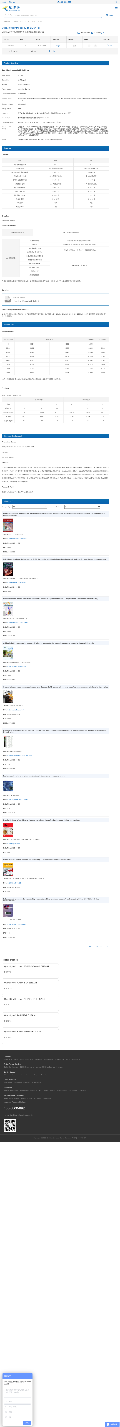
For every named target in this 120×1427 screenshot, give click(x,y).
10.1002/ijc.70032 (13, 843)
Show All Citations (95, 947)
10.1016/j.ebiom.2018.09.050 (17, 800)
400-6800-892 (65, 2)
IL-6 (21, 21)
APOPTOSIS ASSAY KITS (23, 1059)
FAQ (40, 1090)
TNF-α (15, 21)
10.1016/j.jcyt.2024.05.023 (16, 924)
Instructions (85, 33)
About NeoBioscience (11, 1098)
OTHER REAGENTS (73, 1059)
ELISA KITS (8, 1059)
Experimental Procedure (28, 1090)
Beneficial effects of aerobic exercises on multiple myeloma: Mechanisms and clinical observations (41, 820)
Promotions (8, 1083)
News (39, 1098)
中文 (116, 2)
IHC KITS (38, 1059)
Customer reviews (18, 1075)
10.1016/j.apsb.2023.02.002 (17, 666)
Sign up (12, 2)
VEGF (40, 21)
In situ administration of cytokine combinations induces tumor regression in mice (34, 776)
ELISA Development (11, 1067)
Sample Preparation (11, 1090)
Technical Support (32, 1075)
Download (82, 1090)
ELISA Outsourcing (27, 1067)
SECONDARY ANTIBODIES (54, 1059)
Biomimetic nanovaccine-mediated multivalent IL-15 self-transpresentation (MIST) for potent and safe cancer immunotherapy (50, 599)
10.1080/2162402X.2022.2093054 (19, 755)
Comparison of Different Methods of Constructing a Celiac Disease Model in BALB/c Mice (37, 859)
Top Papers (73, 1090)
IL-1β (27, 21)
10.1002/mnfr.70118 (14, 883)
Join (110, 46)
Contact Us (31, 1098)
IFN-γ (33, 21)
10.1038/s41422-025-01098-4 (17, 539)
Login (4, 2)
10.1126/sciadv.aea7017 (15, 710)
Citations (7, 1075)
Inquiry (52, 51)
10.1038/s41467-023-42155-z (17, 623)
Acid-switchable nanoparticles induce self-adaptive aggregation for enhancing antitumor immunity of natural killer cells (48, 643)
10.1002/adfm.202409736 (16, 583)
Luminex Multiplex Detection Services (49, 1067)
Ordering (44, 1075)
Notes (46, 1090)
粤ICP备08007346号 (79, 1138)
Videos (52, 1090)
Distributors (47, 1098)
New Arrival (18, 1083)
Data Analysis (62, 1090)
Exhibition (26, 1083)
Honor (23, 1098)
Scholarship (36, 1083)
